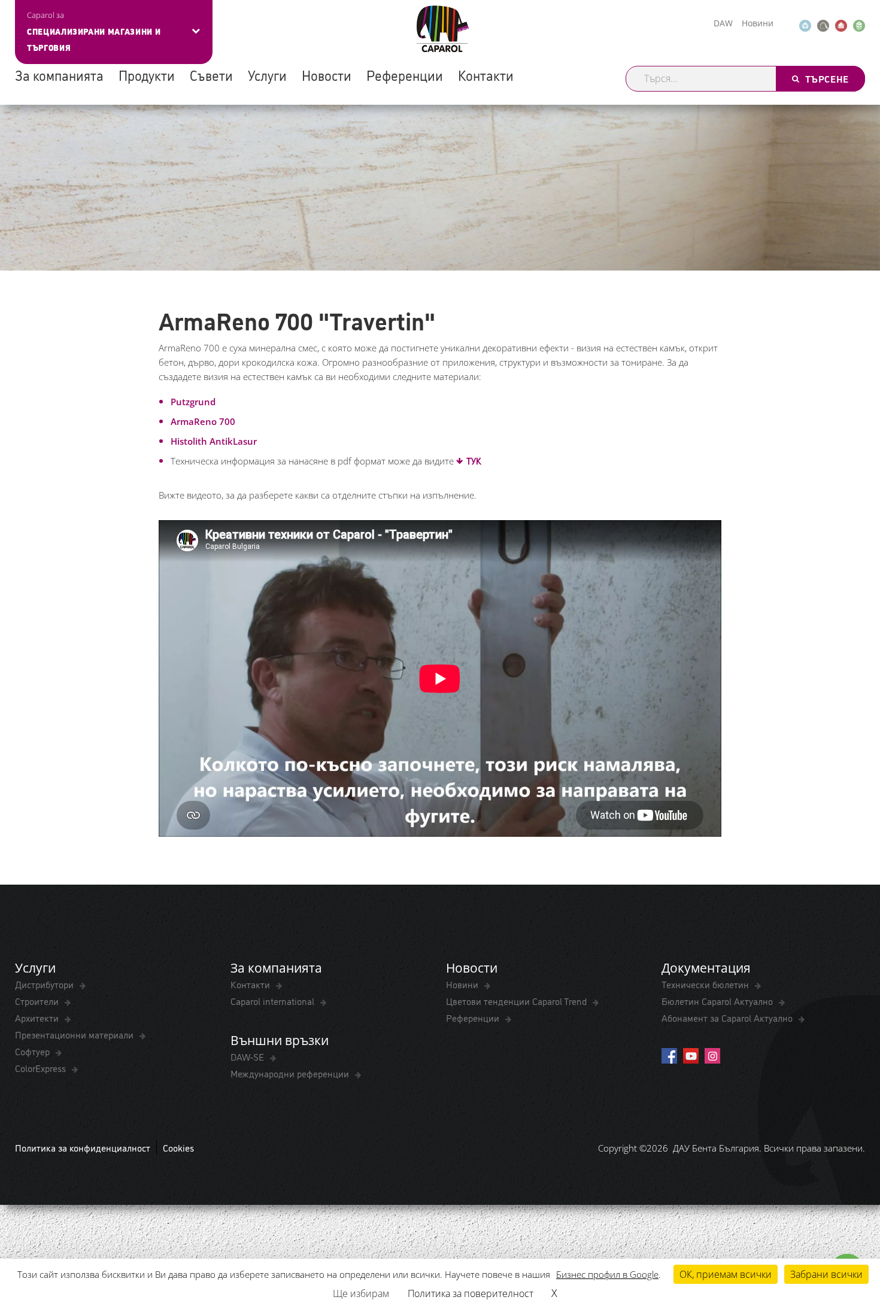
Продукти (147, 75)
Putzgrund (194, 402)
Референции (404, 75)
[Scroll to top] (854, 1241)
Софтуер (33, 1051)
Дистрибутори (45, 984)
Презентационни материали (75, 1034)
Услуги (267, 75)
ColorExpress (41, 1067)
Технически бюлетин (706, 984)
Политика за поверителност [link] (470, 1293)
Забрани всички (826, 1274)
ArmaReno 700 (203, 421)
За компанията (59, 75)
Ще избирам (361, 1293)
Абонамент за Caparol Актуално (728, 1017)
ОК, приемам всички (725, 1274)
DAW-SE (248, 1056)
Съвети (211, 75)
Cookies (178, 1147)
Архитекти (38, 1017)
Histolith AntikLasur (214, 441)
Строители (38, 1000)
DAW (723, 23)
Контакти (486, 75)
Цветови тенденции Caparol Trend (517, 1000)
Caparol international (273, 1000)
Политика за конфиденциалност (82, 1147)
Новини (757, 23)
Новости (326, 75)
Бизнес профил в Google (607, 1274)
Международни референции (290, 1073)
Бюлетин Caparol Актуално (718, 1000)
